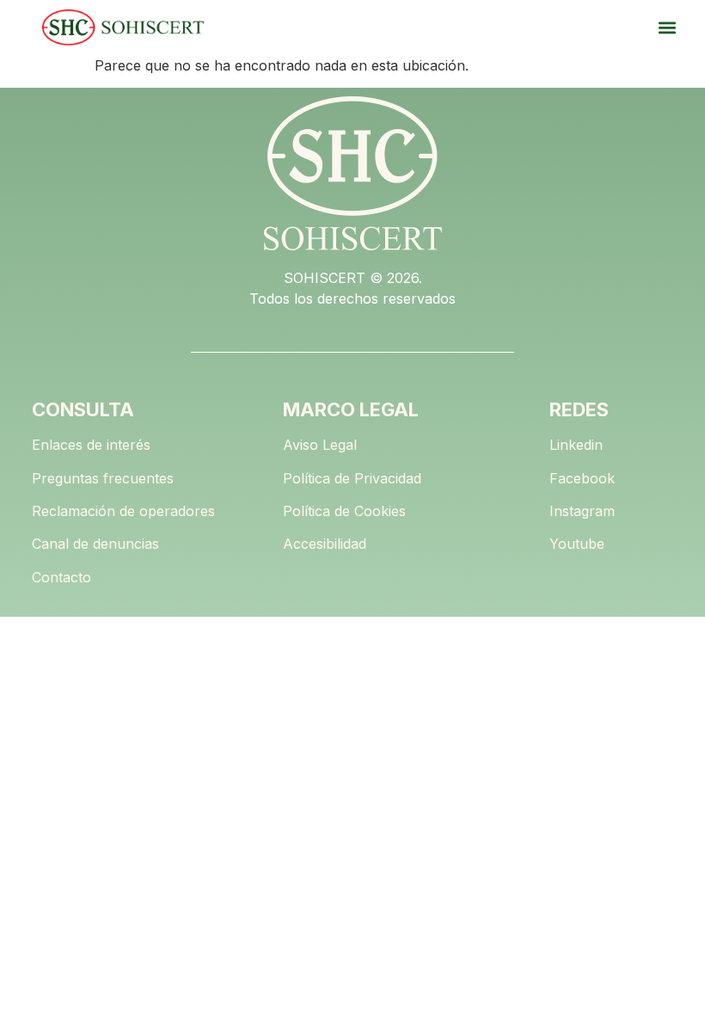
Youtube (576, 543)
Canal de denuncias (95, 543)
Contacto (61, 577)
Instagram (582, 511)
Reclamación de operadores (123, 511)
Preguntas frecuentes (103, 478)
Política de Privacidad (352, 478)
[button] (667, 28)
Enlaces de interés (91, 444)
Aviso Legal (320, 444)
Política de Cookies (344, 511)
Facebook (582, 478)
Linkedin (576, 444)
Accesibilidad (324, 543)
